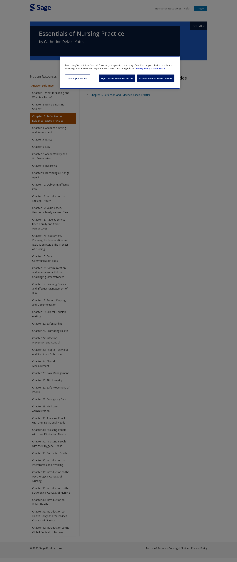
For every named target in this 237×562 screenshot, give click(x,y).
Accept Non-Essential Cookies (155, 78)
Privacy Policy (143, 68)
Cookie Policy (158, 68)
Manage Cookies (78, 78)
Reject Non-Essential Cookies (117, 78)
